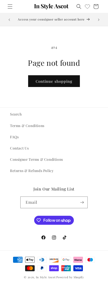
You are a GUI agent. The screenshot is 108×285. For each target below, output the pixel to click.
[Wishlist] (87, 6)
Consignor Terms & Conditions (36, 159)
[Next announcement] (98, 19)
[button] (10, 6)
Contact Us (19, 148)
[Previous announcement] (9, 19)
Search (16, 114)
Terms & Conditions (27, 125)
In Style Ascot (46, 277)
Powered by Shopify (70, 277)
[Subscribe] (81, 202)
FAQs (14, 136)
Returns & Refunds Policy (31, 170)
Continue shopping (54, 81)
